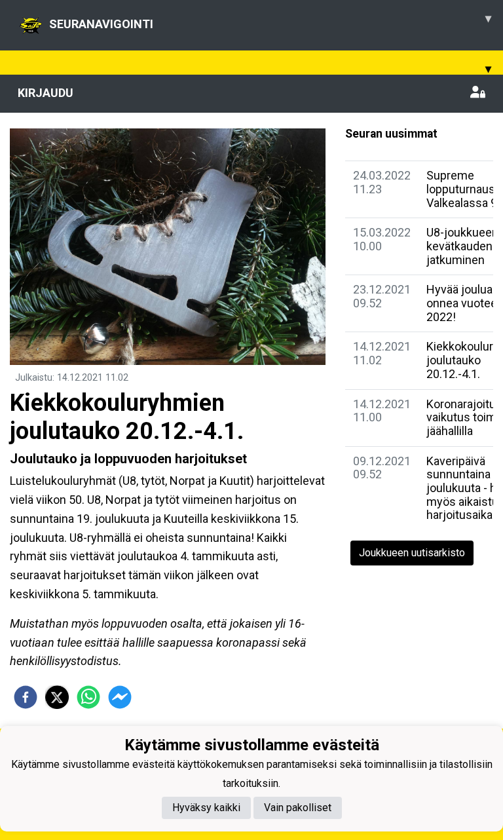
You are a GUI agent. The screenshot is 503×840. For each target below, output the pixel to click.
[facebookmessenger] (120, 697)
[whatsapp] (88, 697)
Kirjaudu (45, 93)
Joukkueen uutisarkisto (412, 552)
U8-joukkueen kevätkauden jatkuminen (462, 245)
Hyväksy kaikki (206, 807)
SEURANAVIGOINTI (270, 21)
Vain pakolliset (297, 807)
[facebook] (25, 697)
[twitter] (57, 697)
